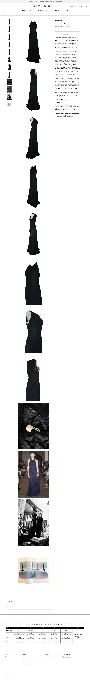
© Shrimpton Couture (9, 676)
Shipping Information (25, 658)
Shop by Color (65, 10)
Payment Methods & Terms (27, 664)
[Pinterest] (62, 119)
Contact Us (23, 656)
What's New (24, 10)
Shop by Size (56, 10)
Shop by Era (48, 10)
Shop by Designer (39, 10)
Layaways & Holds (10, 601)
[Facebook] (59, 119)
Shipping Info (9, 606)
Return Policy (23, 660)
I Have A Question (67, 34)
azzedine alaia (59, 21)
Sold (67, 30)
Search (76, 6)
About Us (7, 656)
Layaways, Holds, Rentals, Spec (27, 662)
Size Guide (47, 656)
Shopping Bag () (83, 6)
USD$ (4, 5)
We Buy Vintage (48, 658)
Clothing (31, 10)
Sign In (71, 6)
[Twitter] (60, 119)
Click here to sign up (66, 656)
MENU (4, 13)
